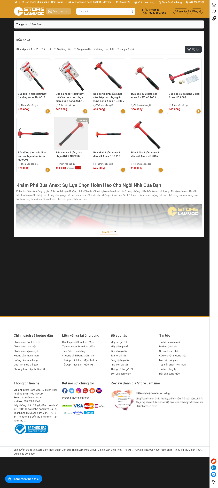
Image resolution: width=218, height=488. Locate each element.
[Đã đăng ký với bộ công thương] (31, 428)
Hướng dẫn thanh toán (26, 355)
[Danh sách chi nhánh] (213, 482)
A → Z (34, 49)
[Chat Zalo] (213, 467)
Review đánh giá (168, 346)
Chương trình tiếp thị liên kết (29, 369)
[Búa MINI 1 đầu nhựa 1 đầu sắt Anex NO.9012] (109, 134)
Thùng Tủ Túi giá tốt (122, 369)
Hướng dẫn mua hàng (26, 360)
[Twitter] (71, 390)
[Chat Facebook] (213, 474)
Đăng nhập (181, 11)
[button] (117, 414)
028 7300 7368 (32, 401)
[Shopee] (92, 390)
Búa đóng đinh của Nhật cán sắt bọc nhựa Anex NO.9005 (32, 156)
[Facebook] (65, 390)
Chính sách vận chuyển (26, 351)
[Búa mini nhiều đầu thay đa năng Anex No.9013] (33, 75)
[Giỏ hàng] (214, 4)
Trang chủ (21, 24)
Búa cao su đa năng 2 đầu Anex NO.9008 (184, 95)
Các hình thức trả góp (26, 364)
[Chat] (213, 461)
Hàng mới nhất (105, 49)
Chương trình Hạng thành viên (78, 355)
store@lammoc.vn (31, 397)
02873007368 (196, 2)
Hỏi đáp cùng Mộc (169, 373)
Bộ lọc (195, 49)
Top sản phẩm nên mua (172, 364)
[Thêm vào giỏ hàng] (48, 111)
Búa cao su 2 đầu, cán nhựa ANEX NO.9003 (144, 95)
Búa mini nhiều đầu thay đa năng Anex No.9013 (32, 95)
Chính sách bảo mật (25, 346)
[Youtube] (85, 390)
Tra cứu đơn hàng (172, 2)
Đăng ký (196, 11)
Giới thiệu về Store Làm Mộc (78, 342)
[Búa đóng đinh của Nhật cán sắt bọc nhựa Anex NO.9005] (33, 134)
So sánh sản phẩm (169, 351)
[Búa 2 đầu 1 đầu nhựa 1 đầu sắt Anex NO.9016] (146, 134)
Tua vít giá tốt (118, 355)
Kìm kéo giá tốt (119, 351)
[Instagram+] (78, 390)
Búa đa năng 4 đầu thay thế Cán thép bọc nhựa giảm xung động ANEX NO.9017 (70, 97)
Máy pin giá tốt (119, 342)
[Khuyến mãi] (214, 18)
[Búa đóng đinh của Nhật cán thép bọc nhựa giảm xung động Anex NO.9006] (109, 75)
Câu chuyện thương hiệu (172, 355)
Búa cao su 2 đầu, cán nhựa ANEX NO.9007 (69, 154)
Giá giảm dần (84, 49)
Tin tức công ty (167, 369)
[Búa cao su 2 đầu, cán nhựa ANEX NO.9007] (71, 134)
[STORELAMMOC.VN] (29, 11)
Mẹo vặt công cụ (168, 360)
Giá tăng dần (64, 49)
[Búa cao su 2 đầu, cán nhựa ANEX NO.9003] (146, 75)
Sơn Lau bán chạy (121, 373)
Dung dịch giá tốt (120, 360)
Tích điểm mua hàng (73, 351)
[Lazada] (99, 390)
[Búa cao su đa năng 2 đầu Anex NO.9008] (184, 75)
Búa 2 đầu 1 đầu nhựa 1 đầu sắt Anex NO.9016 (145, 154)
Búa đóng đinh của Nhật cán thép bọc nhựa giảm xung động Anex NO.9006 (108, 97)
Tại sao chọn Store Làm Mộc (78, 346)
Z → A (47, 49)
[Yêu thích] (214, 12)
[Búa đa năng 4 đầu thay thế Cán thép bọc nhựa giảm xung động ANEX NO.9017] (71, 75)
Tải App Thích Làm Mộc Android (80, 360)
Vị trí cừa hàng (146, 2)
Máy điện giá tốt (120, 346)
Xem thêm (108, 232)
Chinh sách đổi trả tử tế (27, 342)
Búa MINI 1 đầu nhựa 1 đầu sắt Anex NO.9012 (106, 154)
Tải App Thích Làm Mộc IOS (77, 364)
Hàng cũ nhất (127, 49)
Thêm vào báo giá (29, 105)
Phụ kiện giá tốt (119, 364)
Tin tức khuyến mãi (169, 342)
